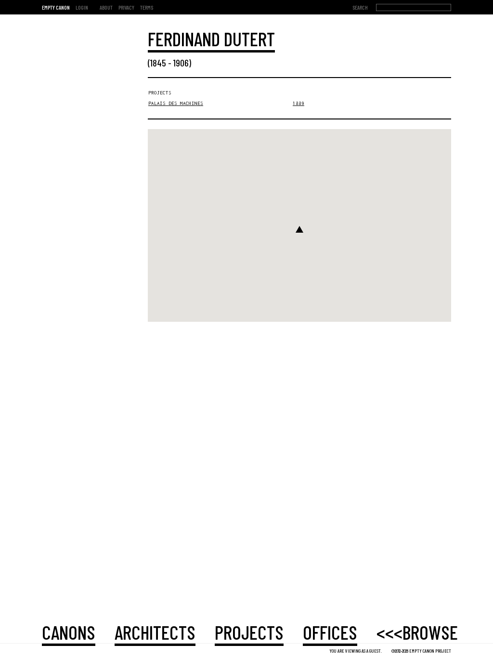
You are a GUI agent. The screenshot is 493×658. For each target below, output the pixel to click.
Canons (68, 632)
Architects (155, 632)
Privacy (126, 7)
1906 (181, 62)
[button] (299, 229)
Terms (146, 7)
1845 (158, 62)
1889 (298, 103)
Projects (249, 632)
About (106, 7)
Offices (330, 632)
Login (82, 7)
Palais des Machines (175, 103)
